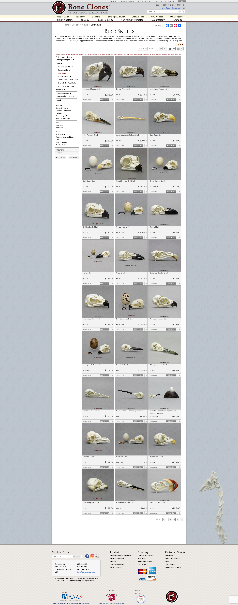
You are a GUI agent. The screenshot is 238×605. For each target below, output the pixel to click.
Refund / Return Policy (145, 561)
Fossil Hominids (105, 20)
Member (65, 592)
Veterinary (80, 17)
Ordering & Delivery (144, 1)
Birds (58, 132)
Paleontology (158, 20)
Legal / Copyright (116, 567)
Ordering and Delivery (145, 555)
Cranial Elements (62, 93)
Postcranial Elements (64, 96)
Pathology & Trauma (116, 17)
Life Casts (59, 113)
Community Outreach (173, 567)
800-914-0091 (161, 5)
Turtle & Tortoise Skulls (66, 86)
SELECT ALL (61, 157)
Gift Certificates (127, 1)
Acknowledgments (117, 564)
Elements (96, 17)
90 (165, 48)
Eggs (58, 100)
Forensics (177, 20)
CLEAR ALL (74, 157)
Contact (114, 1)
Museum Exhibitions (117, 558)
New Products (157, 17)
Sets (57, 122)
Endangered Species (64, 59)
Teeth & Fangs (61, 105)
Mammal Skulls (63, 76)
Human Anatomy (64, 20)
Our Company (176, 17)
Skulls (85, 25)
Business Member (138, 592)
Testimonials (170, 564)
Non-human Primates (132, 20)
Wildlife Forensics (63, 118)
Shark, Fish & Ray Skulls (67, 83)
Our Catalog (142, 564)
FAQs (167, 561)
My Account (170, 1)
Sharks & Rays (61, 142)
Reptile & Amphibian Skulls (68, 80)
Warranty (141, 558)
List (181, 48)
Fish (57, 139)
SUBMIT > (77, 556)
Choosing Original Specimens (120, 555)
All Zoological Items (64, 57)
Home (66, 25)
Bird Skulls (96, 25)
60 (161, 48)
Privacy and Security (172, 558)
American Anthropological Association (112, 603)
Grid (173, 48)
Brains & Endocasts (63, 111)
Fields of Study (62, 17)
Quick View (87, 99)
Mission (113, 561)
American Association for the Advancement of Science (71, 603)
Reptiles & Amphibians (65, 137)
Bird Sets (59, 125)
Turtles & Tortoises (63, 145)
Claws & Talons (62, 108)
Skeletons (60, 89)
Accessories (60, 128)
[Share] (180, 25)
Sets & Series (138, 17)
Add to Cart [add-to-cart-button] (104, 99)
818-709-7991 (175, 5)
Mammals (60, 134)
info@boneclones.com (171, 8)
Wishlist (158, 1)
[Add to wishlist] (112, 99)
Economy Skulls (64, 70)
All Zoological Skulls (65, 67)
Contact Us (169, 555)
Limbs (58, 103)
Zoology (85, 20)
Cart (182, 1)
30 (156, 48)
